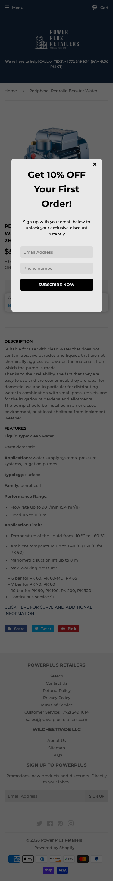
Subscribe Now (56, 284)
